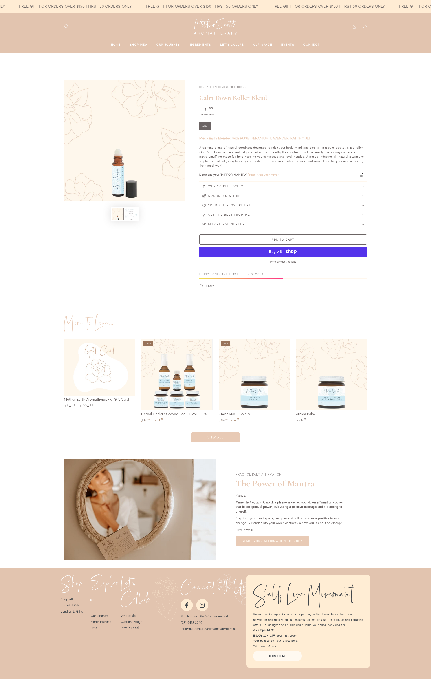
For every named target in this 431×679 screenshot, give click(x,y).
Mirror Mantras (101, 622)
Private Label (130, 628)
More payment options (283, 261)
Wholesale (128, 616)
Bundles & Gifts (72, 611)
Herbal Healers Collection (226, 87)
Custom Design (132, 622)
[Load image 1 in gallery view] (118, 214)
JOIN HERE (277, 656)
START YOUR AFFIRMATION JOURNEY (272, 541)
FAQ (94, 628)
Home (202, 87)
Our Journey (99, 616)
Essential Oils (70, 605)
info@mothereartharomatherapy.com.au (209, 629)
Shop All (67, 599)
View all (215, 437)
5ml (206, 127)
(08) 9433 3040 (191, 623)
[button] (66, 26)
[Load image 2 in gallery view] (131, 214)
